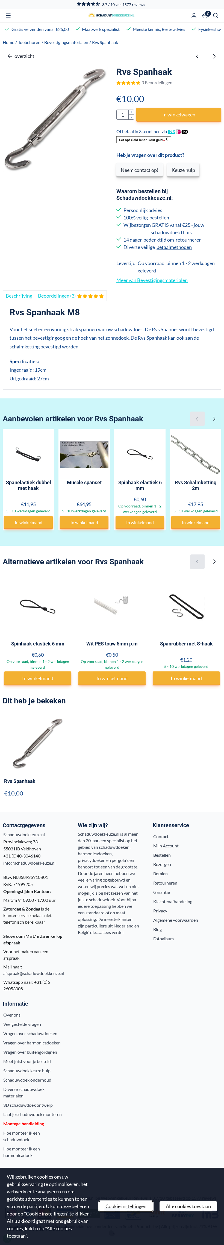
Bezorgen (162, 864)
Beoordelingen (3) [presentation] (57, 296)
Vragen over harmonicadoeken (32, 1042)
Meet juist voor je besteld (27, 1061)
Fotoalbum (163, 938)
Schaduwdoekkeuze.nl (24, 834)
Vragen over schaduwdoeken (30, 1033)
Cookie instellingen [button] (125, 1206)
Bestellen (162, 855)
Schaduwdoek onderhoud (27, 1079)
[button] (8, 15)
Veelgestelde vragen (22, 1024)
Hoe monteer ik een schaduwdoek (21, 1136)
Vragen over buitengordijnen (30, 1052)
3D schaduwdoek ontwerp (28, 1105)
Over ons (11, 1014)
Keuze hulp (183, 170)
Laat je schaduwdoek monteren (32, 1114)
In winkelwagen (178, 114)
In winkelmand (28, 522)
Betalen (160, 873)
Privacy (160, 910)
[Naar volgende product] (214, 56)
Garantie (161, 892)
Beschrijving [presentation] (19, 296)
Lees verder (113, 932)
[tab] (19, 295)
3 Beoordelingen (157, 82)
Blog (157, 929)
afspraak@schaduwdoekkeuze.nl (33, 973)
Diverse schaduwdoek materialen (24, 1092)
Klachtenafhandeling (172, 901)
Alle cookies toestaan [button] (188, 1206)
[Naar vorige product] (197, 56)
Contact (161, 836)
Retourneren (165, 882)
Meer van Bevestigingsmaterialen (152, 280)
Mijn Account (166, 845)
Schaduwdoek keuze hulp (27, 1070)
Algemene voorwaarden (175, 920)
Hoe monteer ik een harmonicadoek (21, 1152)
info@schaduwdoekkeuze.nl (29, 862)
